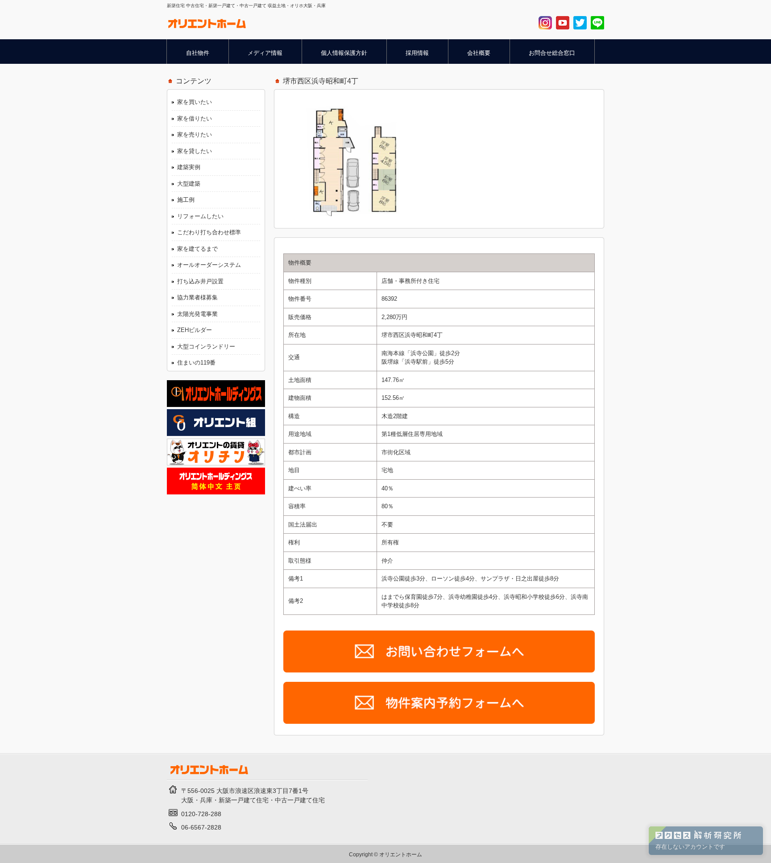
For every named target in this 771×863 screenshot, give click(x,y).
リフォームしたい (200, 216)
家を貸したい (194, 151)
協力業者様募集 (197, 297)
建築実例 (188, 167)
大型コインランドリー (206, 346)
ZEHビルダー (194, 330)
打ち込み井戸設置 (200, 281)
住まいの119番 (196, 362)
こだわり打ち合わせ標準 (209, 232)
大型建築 (188, 183)
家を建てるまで (197, 248)
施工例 (186, 199)
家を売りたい (194, 134)
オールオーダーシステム (209, 264)
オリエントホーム (400, 854)
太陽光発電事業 (197, 314)
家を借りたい (194, 118)
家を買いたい (194, 102)
